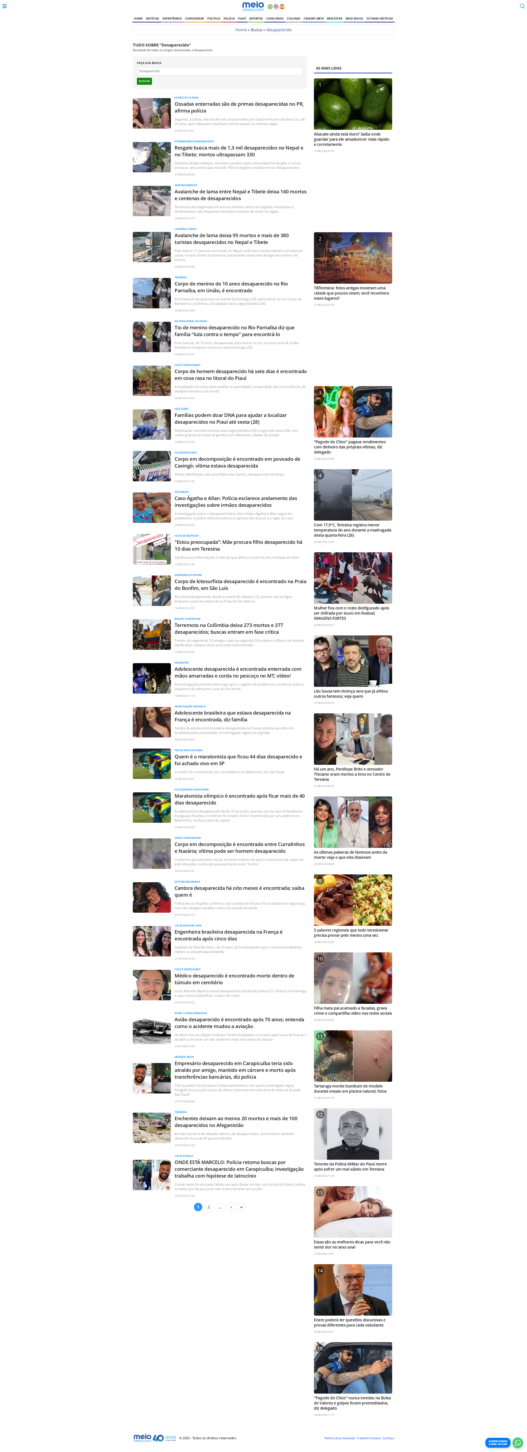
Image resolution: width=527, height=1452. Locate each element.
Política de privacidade (339, 1438)
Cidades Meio (314, 18)
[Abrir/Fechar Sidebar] (4, 6)
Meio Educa (354, 18)
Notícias (152, 18)
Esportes (256, 18)
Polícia (229, 18)
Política (213, 18)
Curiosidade (194, 18)
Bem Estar (334, 18)
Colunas (293, 18)
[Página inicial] (253, 6)
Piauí (242, 18)
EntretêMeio (172, 18)
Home (138, 18)
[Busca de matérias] (522, 7)
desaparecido (279, 29)
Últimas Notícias (379, 18)
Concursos (274, 18)
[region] (353, 194)
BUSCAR (144, 81)
